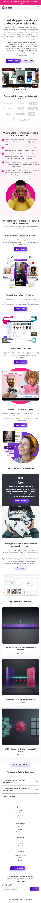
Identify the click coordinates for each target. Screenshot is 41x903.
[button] (38, 7)
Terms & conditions (24, 897)
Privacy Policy (15, 897)
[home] (7, 7)
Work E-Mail (7, 885)
